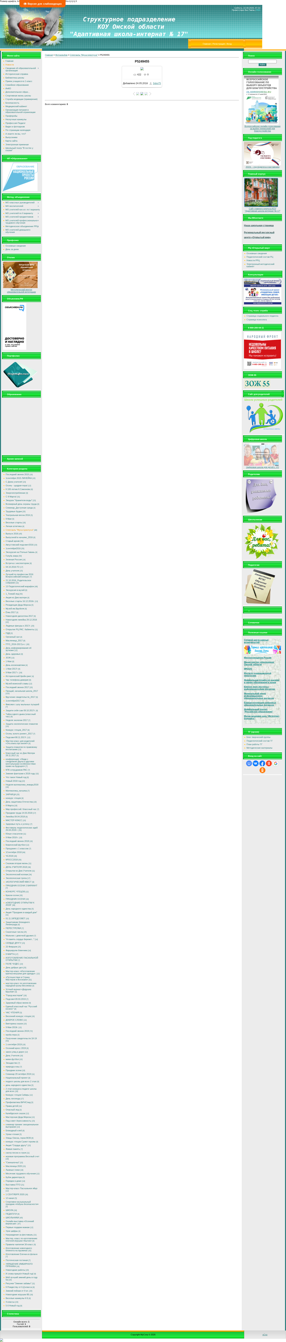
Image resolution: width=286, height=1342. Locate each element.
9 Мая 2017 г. (12, 672)
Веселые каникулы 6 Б (17, 1298)
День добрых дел (14, 967)
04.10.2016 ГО (12, 567)
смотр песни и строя (16, 1153)
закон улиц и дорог (15, 1052)
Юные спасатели (14, 834)
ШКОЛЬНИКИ (12, 1217)
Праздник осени (13, 1070)
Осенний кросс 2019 (16, 1048)
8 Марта (10, 805)
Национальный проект (17, 1078)
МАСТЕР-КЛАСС (14, 820)
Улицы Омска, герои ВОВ (18, 1138)
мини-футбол (12, 1059)
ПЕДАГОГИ (11, 1214)
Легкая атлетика (14, 526)
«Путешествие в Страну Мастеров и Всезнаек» (18, 978)
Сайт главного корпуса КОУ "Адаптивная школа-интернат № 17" (262, 209)
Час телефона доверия (17, 680)
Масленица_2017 (14, 640)
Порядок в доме (13, 1181)
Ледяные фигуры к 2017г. (18, 626)
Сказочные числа (14, 932)
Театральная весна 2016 (18, 515)
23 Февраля (11, 946)
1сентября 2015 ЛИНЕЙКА (19, 478)
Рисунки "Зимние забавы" (18, 1283)
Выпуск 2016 (12, 533)
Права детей (12, 1106)
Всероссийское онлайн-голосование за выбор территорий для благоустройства (263, 128)
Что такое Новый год (16, 777)
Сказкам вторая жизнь (17, 863)
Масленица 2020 (14, 1166)
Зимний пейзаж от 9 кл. (17, 1291)
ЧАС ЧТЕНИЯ (12, 1012)
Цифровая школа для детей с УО (262, 467)
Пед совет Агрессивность (18, 1121)
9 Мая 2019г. (12, 1027)
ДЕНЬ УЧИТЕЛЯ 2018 (16, 867)
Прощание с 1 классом (17, 848)
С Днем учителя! (14, 482)
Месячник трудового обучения (21, 1173)
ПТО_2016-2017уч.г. (16, 644)
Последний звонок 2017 (17, 687)
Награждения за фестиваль (19, 1235)
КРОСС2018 (12, 859)
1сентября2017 (13, 701)
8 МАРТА (10, 954)
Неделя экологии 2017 (17, 720)
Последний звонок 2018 (17, 841)
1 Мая (8, 661)
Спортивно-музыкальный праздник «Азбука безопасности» (22, 1203)
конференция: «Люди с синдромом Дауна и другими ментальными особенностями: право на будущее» (21, 762)
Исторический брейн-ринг (18, 676)
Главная (207, 44)
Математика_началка (16, 791)
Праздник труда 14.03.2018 (19, 813)
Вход (229, 44)
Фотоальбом (61, 55)
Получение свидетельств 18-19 (21, 1038)
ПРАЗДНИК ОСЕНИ (15, 899)
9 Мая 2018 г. (12, 837)
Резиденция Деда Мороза (18, 605)
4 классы (10, 1302)
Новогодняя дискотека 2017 (19, 616)
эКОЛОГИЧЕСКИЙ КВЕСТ (19, 882)
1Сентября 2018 (14, 852)
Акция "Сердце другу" (16, 1145)
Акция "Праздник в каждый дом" (21, 912)
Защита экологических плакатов (22, 724)
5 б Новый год (12, 1305)
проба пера (11, 1035)
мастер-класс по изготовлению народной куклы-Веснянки (21, 984)
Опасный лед (12, 1109)
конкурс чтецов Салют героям (20, 1141)
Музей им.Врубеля (15, 608)
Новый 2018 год (13, 781)
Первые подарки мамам (18, 1227)
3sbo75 (157, 83)
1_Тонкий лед (12, 594)
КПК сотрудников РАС (16, 770)
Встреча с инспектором (17, 563)
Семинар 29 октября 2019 (18, 1074)
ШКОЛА (9, 1210)
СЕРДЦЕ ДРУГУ (13, 943)
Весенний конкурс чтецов (18, 1016)
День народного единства (18, 909)
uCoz (265, 1334)
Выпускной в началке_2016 (19, 537)
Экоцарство (11, 1063)
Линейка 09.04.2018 (15, 816)
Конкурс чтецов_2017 (16, 730)
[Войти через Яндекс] (269, 763)
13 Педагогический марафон (20, 586)
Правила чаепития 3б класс (19, 1244)
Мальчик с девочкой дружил (19, 935)
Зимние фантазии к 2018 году (20, 773)
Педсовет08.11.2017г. (16, 737)
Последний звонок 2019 (17, 1031)
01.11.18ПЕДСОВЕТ (15, 918)
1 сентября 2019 (14, 1044)
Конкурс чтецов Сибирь (17, 1095)
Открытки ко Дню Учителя (18, 871)
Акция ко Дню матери (16, 597)
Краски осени (12, 895)
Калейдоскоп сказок (15, 1113)
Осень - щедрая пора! (16, 485)
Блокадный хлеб (14, 1130)
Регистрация (218, 44)
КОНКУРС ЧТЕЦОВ (15, 891)
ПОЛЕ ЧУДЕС (12, 964)
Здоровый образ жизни (17, 1003)
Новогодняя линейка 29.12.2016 (21, 620)
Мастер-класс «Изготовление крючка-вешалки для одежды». (21, 972)
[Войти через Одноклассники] (262, 770)
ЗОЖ (8, 657)
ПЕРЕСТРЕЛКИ (13, 928)
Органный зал (12, 637)
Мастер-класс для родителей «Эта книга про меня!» (20, 742)
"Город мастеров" (14, 995)
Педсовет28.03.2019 (16, 999)
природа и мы (12, 1066)
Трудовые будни (14, 511)
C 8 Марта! (11, 496)
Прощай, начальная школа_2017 (22, 691)
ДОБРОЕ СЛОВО (14, 1020)
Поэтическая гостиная (17, 1260)
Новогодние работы (15, 1270)
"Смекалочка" (12, 1162)
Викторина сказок (14, 1023)
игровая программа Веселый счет (22, 1156)
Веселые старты (14, 522)
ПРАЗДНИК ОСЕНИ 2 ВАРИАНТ (21, 885)
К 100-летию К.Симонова (18, 489)
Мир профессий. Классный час (21, 809)
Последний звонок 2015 (17, 474)
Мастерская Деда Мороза (18, 1117)
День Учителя (12, 1055)
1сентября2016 (13, 548)
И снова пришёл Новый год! (19, 1273)
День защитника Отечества (19, 802)
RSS (258, 10)
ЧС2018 (9, 856)
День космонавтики (15, 665)
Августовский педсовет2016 (19, 545)
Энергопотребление (15, 493)
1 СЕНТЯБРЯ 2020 (15, 1194)
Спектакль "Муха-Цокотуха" (19, 530)
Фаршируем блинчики (16, 950)
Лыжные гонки (13, 1170)
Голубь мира (12, 556)
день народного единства (18, 1085)
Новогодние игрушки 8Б (17, 1294)
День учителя (12, 570)
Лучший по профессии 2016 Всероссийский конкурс (19, 575)
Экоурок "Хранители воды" (19, 500)
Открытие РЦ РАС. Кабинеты (20, 629)
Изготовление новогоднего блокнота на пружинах (19, 1249)
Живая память (13, 1149)
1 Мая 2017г (12, 669)
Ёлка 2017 (11, 612)
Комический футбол (15, 845)
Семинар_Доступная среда (19, 508)
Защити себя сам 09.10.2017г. (20, 710)
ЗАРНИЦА (11, 794)
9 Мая (8, 519)
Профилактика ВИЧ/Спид (18, 1102)
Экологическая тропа (16, 878)
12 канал (10, 1198)
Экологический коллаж (17, 874)
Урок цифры (12, 1231)
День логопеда (13, 1098)
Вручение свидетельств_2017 (20, 697)
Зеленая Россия (14, 559)
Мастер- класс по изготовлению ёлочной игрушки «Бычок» (21, 1239)
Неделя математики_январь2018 (22, 784)
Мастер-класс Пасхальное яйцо (21, 1188)
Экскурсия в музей (15, 590)
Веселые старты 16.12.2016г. (20, 601)
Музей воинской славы (17, 683)
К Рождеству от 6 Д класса (19, 1287)
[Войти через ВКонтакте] (256, 763)
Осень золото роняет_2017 (19, 733)
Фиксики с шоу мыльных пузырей (22, 704)
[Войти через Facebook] (262, 763)
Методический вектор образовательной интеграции (21, 290)
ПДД (8, 633)
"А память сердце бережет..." (20, 939)
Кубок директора (14, 1177)
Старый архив (13, 541)
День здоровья (13, 654)
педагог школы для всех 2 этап (21, 1081)
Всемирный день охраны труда (21, 504)
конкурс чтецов (13, 798)
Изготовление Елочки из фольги (21, 1254)
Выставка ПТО (13, 1184)
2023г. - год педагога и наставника (262, 167)
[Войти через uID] (249, 763)
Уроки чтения (12, 1134)
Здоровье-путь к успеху (18, 824)
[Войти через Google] (276, 763)
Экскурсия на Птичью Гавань (20, 552)
